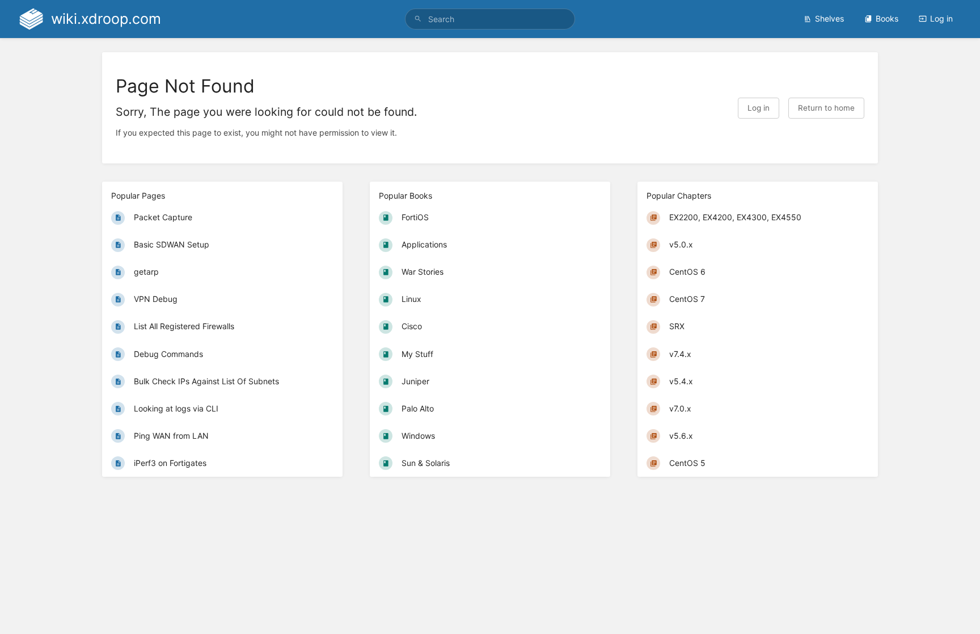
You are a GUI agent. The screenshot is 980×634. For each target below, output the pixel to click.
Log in (941, 18)
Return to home (826, 107)
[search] (490, 19)
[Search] (418, 19)
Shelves (829, 18)
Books (887, 18)
